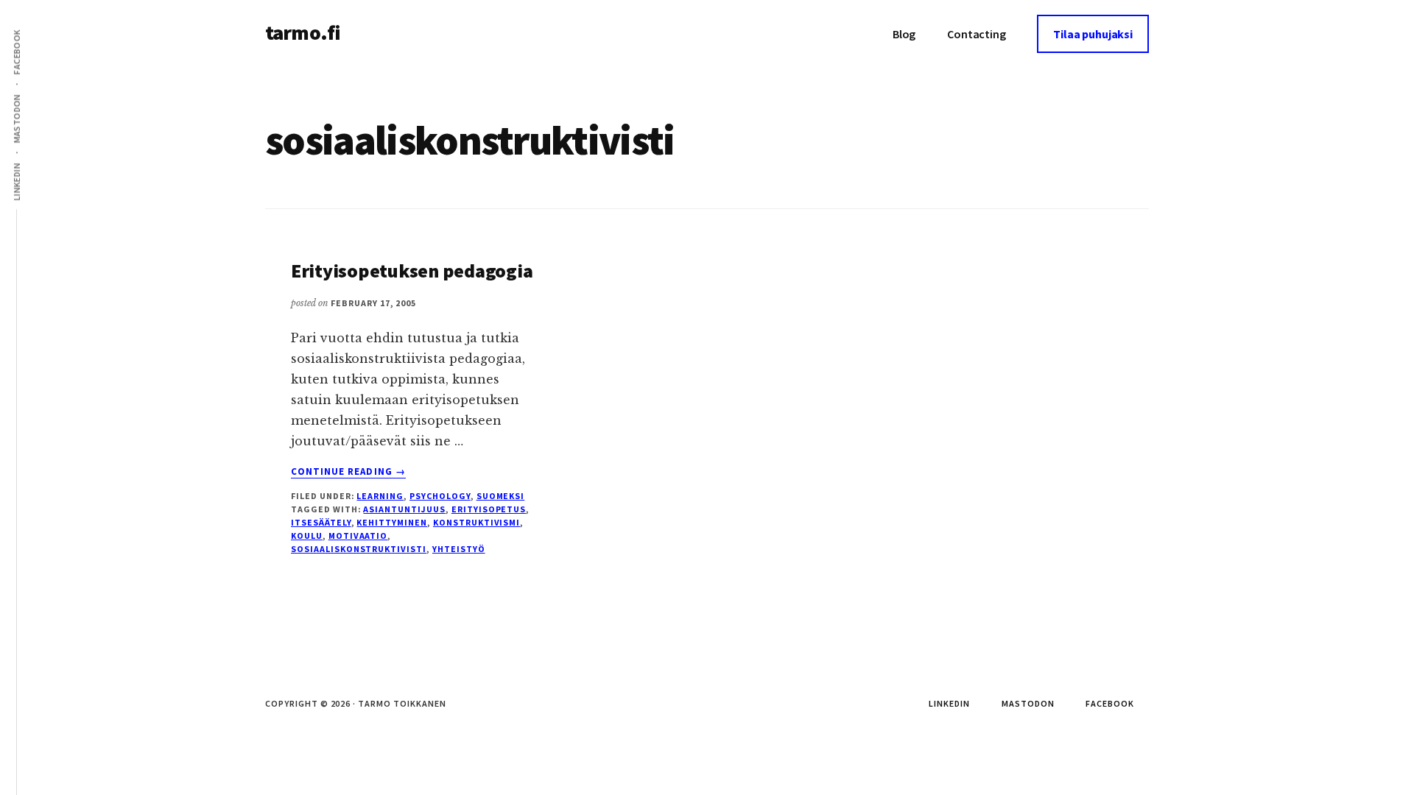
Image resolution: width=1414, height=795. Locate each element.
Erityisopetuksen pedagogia (411, 270)
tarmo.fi (302, 32)
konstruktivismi (476, 522)
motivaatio (358, 535)
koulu (307, 535)
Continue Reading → (348, 471)
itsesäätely (321, 522)
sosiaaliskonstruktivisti (358, 548)
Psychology (440, 495)
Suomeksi (500, 495)
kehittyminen (391, 522)
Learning (380, 495)
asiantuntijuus (404, 509)
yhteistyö (458, 548)
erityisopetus (488, 509)
